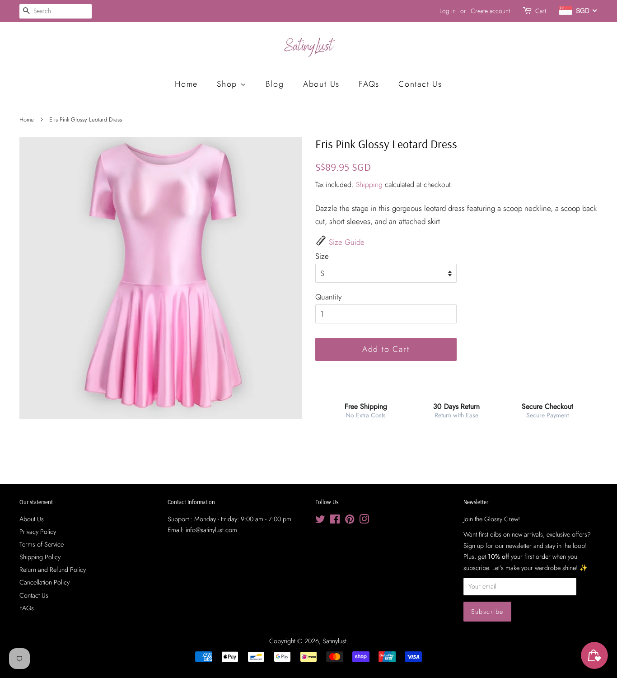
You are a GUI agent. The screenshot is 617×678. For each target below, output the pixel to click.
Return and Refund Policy (52, 569)
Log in (447, 10)
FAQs (369, 84)
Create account (490, 10)
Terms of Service (41, 544)
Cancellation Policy (44, 582)
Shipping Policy (40, 556)
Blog (275, 84)
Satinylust (334, 640)
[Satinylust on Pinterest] (350, 520)
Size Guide (347, 242)
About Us (321, 84)
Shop (228, 84)
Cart (540, 10)
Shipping (369, 184)
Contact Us (420, 84)
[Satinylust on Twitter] (320, 520)
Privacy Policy (37, 531)
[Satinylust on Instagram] (364, 520)
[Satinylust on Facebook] (335, 520)
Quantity (328, 296)
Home (186, 84)
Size (322, 256)
